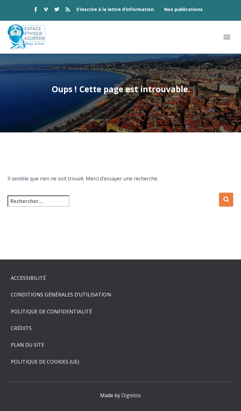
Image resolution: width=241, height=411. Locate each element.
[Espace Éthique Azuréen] (29, 37)
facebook (35, 10)
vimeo (46, 10)
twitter (56, 10)
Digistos (131, 395)
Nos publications (183, 9)
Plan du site (27, 344)
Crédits (21, 328)
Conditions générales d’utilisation (61, 294)
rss (68, 10)
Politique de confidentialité (51, 311)
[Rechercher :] (113, 205)
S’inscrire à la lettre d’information (115, 9)
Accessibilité (28, 278)
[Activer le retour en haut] (229, 398)
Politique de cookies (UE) (45, 361)
